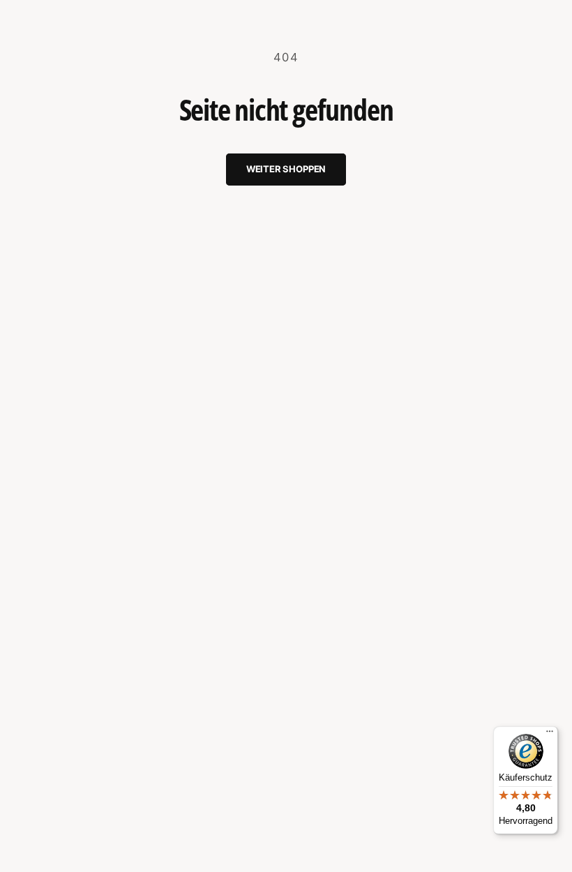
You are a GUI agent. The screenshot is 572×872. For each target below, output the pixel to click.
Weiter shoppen (286, 168)
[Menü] (549, 734)
